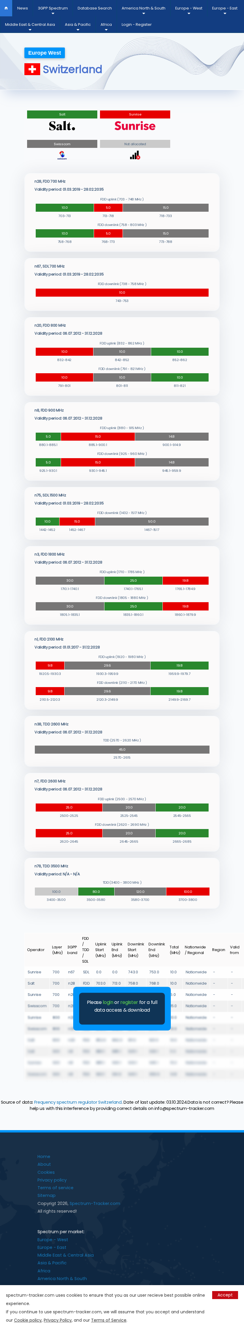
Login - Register (137, 24)
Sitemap (46, 1195)
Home (43, 1157)
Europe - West (188, 8)
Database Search (95, 8)
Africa (106, 24)
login (108, 1002)
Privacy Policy (58, 1320)
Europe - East (224, 8)
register (129, 1002)
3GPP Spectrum (53, 8)
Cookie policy (28, 1320)
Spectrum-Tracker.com (95, 1203)
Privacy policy (52, 1180)
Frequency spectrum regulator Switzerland (78, 1102)
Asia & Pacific (78, 24)
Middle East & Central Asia (30, 24)
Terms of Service (108, 1320)
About (44, 1164)
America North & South (143, 8)
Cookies (46, 1172)
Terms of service (55, 1188)
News (22, 8)
